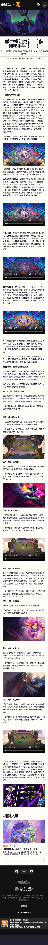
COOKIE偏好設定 (24, 913)
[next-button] (43, 860)
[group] (24, 838)
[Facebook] (16, 871)
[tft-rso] (18, 4)
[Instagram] (24, 871)
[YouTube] (31, 871)
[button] (8, 59)
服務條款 (24, 906)
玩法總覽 (28, 775)
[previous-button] (38, 860)
